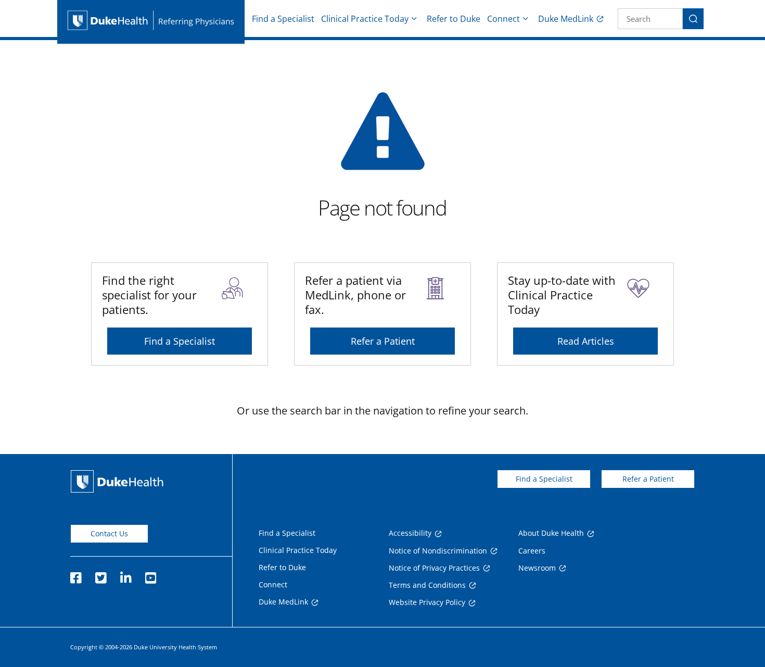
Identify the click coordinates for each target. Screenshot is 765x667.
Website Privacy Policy (427, 602)
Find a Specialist (283, 18)
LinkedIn (125, 575)
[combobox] (650, 18)
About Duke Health (551, 533)
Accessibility (410, 533)
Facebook (75, 575)
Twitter (100, 575)
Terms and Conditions (427, 585)
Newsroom (537, 568)
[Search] (693, 18)
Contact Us (109, 533)
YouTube (150, 575)
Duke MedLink (565, 18)
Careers (531, 551)
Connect (503, 18)
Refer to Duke (453, 18)
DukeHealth (117, 481)
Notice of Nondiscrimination (438, 551)
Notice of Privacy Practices (434, 568)
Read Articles (585, 341)
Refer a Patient (383, 341)
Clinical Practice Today (365, 18)
